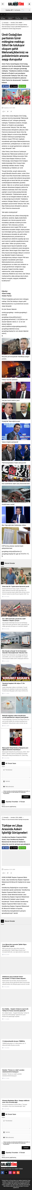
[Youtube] (14, 1172)
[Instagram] (10, 1172)
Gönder (23, 86)
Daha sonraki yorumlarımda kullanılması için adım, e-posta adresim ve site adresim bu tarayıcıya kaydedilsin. (16, 792)
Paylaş (6, 86)
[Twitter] (6, 1172)
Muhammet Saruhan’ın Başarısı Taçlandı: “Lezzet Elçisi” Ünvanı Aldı (19, 14)
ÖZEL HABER (18, 22)
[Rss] (18, 1172)
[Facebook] (2, 1172)
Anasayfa (6, 22)
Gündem (13, 22)
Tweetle (15, 86)
